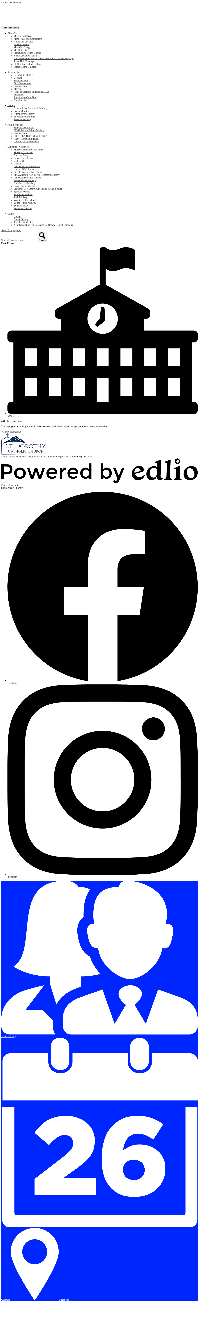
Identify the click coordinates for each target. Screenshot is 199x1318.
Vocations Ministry (23, 208)
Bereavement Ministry (24, 158)
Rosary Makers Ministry (25, 186)
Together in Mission (23, 222)
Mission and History (24, 36)
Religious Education (24, 127)
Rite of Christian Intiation (26, 138)
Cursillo (17, 163)
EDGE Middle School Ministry (29, 130)
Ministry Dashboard (23, 152)
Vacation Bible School (25, 200)
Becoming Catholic (23, 75)
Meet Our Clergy (22, 47)
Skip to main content (11, 2)
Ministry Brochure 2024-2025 (28, 149)
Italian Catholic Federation (27, 166)
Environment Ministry (24, 116)
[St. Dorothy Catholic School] (23, 24)
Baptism (18, 77)
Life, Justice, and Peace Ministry (30, 172)
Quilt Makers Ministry (24, 183)
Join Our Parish (21, 44)
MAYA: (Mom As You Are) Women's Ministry (37, 174)
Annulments (20, 100)
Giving (17, 216)
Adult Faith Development (26, 141)
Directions (64, 1299)
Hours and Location (23, 41)
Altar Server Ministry (24, 113)
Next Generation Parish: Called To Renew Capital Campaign (44, 58)
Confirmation (20, 86)
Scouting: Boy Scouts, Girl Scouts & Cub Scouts (38, 188)
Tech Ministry (20, 197)
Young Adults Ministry (25, 202)
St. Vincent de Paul (23, 194)
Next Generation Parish (25, 55)
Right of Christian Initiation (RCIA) (31, 91)
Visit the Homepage (11, 431)
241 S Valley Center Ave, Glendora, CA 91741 (24, 456)
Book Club (19, 160)
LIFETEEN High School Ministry (30, 136)
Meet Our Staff (21, 50)
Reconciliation (21, 80)
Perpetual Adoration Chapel (27, 53)
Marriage (18, 89)
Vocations (18, 94)
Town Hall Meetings (24, 61)
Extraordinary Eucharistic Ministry (31, 108)
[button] (12, 33)
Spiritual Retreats (22, 191)
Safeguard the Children (25, 67)
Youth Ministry (21, 205)
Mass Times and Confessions (28, 38)
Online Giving (21, 219)
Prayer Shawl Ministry (25, 180)
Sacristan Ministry (22, 119)
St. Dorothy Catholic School (28, 64)
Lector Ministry (21, 111)
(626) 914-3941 (64, 456)
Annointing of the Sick (25, 97)
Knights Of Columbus (24, 169)
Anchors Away (21, 155)
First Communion (22, 83)
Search (4, 240)
